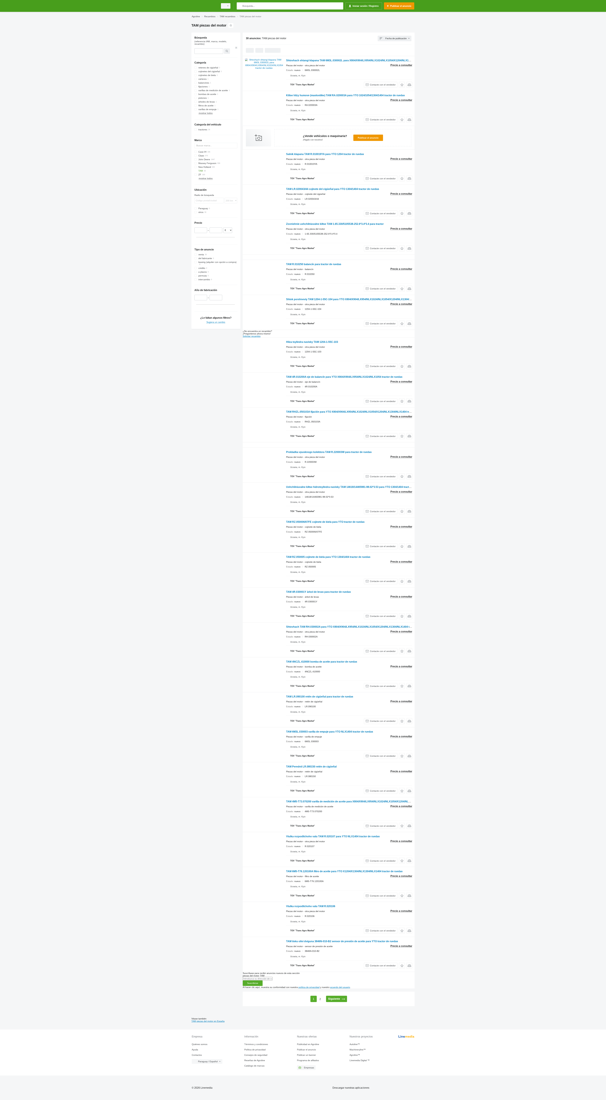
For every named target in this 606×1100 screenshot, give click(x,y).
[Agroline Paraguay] (204, 6)
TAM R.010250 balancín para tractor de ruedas (313, 264)
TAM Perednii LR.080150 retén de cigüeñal (311, 766)
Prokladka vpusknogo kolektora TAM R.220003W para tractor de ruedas (329, 452)
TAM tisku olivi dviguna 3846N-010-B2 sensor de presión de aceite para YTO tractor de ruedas (342, 941)
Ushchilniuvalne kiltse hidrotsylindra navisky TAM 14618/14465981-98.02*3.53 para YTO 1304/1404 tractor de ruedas (355, 487)
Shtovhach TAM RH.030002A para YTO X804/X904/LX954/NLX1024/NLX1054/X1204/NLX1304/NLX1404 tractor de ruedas (357, 626)
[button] (402, 85)
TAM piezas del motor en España (208, 1021)
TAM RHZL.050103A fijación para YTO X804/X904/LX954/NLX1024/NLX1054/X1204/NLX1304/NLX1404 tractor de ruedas (357, 411)
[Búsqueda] (240, 6)
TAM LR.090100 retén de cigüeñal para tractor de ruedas (319, 696)
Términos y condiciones (256, 1044)
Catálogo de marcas (254, 1065)
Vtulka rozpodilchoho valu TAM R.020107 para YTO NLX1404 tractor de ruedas (333, 836)
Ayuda (195, 1049)
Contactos (197, 1055)
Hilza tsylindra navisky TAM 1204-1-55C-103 (312, 342)
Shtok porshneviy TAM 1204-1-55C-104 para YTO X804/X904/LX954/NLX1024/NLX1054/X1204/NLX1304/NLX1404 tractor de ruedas (363, 299)
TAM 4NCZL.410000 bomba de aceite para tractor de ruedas (321, 661)
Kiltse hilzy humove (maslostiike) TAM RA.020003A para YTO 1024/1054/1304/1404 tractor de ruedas (345, 95)
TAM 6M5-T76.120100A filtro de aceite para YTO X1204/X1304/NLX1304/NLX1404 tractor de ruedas (344, 871)
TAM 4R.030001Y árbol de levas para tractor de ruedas (318, 592)
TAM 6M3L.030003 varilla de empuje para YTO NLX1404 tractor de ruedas (329, 731)
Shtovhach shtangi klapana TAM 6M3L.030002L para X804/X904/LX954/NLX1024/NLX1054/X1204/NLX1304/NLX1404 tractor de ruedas (366, 60)
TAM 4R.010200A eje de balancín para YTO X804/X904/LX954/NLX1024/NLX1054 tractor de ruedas (344, 377)
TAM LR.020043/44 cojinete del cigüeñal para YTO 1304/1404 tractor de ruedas (332, 189)
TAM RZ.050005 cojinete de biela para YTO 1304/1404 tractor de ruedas (328, 557)
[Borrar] (236, 48)
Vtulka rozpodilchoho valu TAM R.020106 (310, 906)
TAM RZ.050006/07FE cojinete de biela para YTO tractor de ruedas (325, 522)
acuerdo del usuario (340, 987)
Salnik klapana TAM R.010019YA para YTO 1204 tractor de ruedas (325, 154)
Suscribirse (252, 983)
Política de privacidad (255, 1049)
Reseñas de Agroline (254, 1060)
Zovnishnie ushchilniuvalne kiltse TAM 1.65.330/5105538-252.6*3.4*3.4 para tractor (335, 224)
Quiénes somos (199, 1044)
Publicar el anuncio (368, 137)
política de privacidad (309, 987)
